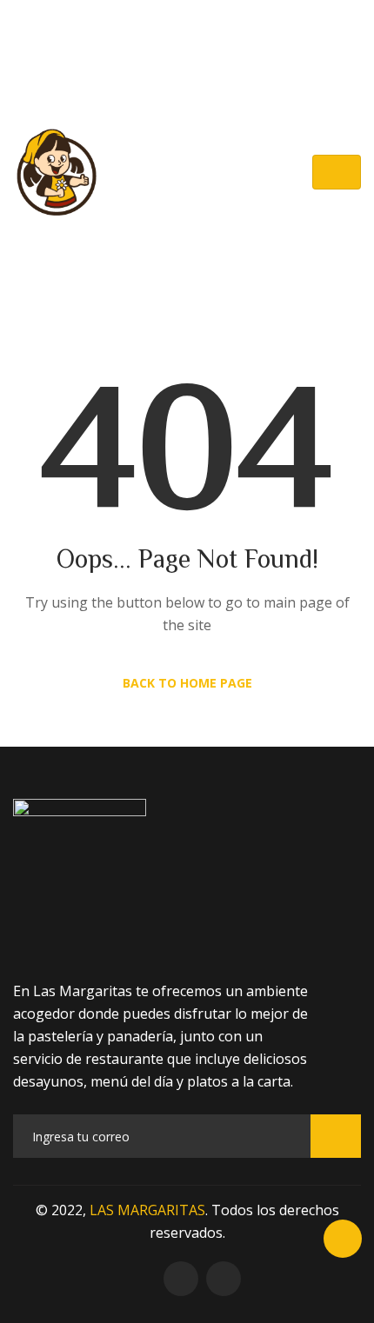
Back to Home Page (187, 683)
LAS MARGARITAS (147, 1210)
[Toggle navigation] (336, 172)
